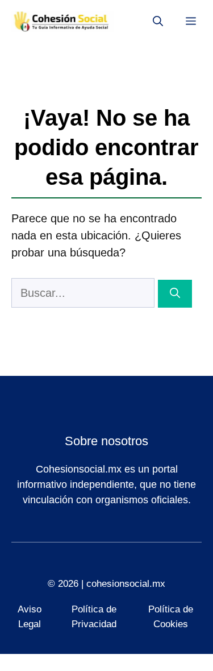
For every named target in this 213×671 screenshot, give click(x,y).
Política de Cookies (170, 616)
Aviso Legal (29, 616)
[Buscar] (175, 294)
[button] (157, 22)
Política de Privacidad (94, 616)
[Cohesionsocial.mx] (62, 22)
